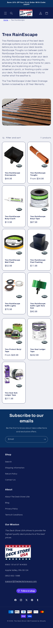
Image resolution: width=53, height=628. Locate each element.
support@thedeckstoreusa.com (21, 581)
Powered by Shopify (38, 621)
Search (8, 462)
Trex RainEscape (17, 20)
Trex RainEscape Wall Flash (12, 261)
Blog (7, 503)
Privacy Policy (11, 509)
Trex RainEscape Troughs (38, 174)
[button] (5, 13)
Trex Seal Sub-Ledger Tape (11, 394)
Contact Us (10, 480)
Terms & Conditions (14, 515)
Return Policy (11, 474)
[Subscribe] (45, 439)
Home (5, 20)
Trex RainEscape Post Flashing (38, 261)
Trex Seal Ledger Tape (38, 350)
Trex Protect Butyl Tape (13, 350)
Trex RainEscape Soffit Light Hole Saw (38, 306)
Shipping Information (14, 468)
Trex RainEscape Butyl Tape (38, 217)
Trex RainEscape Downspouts (12, 174)
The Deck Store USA (22, 621)
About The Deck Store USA (17, 497)
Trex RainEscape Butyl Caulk (12, 217)
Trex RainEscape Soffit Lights (12, 305)
